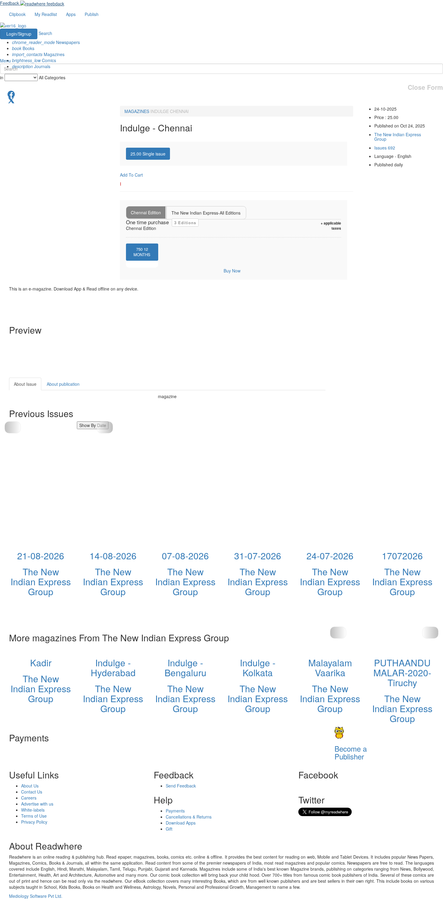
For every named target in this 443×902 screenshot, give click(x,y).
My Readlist (46, 14)
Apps (71, 14)
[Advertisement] (380, 415)
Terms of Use (34, 816)
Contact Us (31, 792)
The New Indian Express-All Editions (205, 213)
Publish (92, 14)
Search (45, 33)
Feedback (9, 3)
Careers (28, 798)
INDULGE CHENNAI (169, 111)
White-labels (33, 810)
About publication (63, 384)
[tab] (148, 154)
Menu (5, 61)
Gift (169, 829)
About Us (30, 786)
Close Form (425, 87)
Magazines (38, 54)
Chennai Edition (146, 212)
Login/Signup (18, 34)
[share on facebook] (221, 94)
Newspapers (46, 42)
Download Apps (181, 823)
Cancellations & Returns (189, 817)
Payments (175, 811)
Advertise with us (37, 804)
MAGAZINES (136, 111)
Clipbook (17, 14)
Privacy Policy (34, 822)
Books (23, 48)
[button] (105, 427)
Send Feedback (181, 786)
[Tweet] (221, 100)
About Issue (25, 384)
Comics (34, 60)
